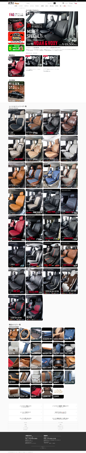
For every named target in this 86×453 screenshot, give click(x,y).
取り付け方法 (25, 422)
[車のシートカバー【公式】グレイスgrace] (13, 3)
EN (77, 0)
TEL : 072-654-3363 (31, 438)
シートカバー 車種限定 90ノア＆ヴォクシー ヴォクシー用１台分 (51, 69)
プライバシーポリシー (60, 429)
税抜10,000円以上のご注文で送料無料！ (14, 0)
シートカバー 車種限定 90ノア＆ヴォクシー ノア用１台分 (33, 69)
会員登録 (60, 424)
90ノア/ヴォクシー (28, 68)
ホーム (8, 8)
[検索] (55, 3)
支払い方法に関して (26, 429)
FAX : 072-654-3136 (50, 438)
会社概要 (25, 424)
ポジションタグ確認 (60, 422)
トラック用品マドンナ (43, 448)
